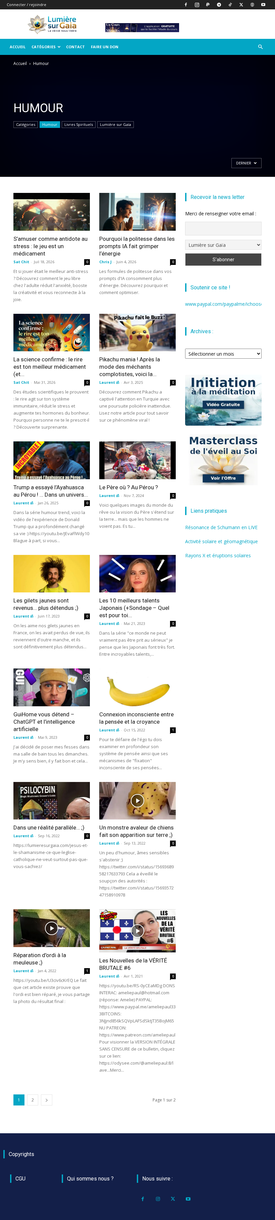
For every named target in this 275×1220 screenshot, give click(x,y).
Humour (49, 124)
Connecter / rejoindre (26, 4)
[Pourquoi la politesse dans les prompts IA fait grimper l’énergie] (137, 212)
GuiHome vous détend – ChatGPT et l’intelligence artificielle (44, 721)
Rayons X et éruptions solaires (218, 555)
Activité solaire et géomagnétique (221, 541)
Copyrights (21, 1154)
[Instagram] (197, 4)
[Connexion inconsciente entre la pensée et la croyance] (137, 687)
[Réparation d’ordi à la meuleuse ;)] (51, 928)
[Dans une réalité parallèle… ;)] (51, 801)
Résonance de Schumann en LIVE (221, 527)
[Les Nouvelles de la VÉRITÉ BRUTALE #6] (137, 930)
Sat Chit (21, 261)
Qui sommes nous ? (90, 1178)
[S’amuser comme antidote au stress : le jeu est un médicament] (51, 212)
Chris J (105, 261)
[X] (241, 4)
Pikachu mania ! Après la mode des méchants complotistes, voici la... (129, 366)
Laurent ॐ (109, 382)
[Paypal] (208, 4)
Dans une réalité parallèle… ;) (49, 827)
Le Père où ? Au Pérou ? (128, 487)
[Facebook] (186, 4)
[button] (260, 47)
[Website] (252, 4)
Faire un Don (104, 46)
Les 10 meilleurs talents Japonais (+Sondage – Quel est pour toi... (134, 608)
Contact (75, 46)
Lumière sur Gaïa (115, 124)
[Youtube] (263, 4)
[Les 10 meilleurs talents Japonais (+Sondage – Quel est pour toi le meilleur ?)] (137, 574)
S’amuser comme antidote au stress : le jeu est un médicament (50, 246)
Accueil (17, 46)
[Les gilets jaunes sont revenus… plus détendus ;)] (51, 574)
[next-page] (46, 1099)
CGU (20, 1178)
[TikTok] (230, 4)
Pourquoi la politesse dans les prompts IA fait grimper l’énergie (137, 246)
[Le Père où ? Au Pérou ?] (137, 460)
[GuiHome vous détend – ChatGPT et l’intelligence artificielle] (51, 687)
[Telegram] (219, 4)
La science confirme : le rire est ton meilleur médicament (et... (49, 366)
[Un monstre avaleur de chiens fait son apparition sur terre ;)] (137, 801)
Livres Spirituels (78, 124)
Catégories (44, 46)
